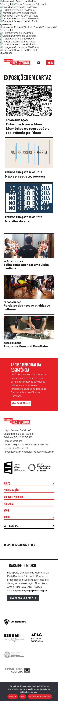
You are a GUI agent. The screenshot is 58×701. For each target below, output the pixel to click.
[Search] (53, 526)
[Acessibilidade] (38, 62)
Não (23, 696)
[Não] (54, 691)
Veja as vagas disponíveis (23, 598)
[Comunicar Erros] (55, 27)
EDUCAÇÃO (9, 504)
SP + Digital (6, 4)
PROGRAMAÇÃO (11, 490)
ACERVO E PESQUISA (13, 497)
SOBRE (7, 517)
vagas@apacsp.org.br (34, 590)
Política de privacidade (40, 696)
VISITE (7, 484)
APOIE (6, 511)
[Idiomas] (42, 63)
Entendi (12, 696)
